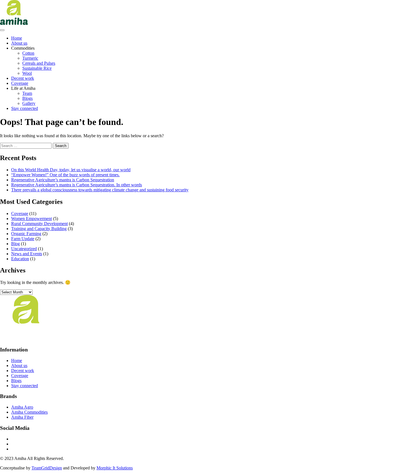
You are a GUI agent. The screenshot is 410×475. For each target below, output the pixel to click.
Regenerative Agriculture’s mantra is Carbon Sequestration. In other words (76, 184)
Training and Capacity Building (39, 228)
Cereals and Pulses (38, 63)
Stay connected (24, 108)
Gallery (28, 103)
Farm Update (22, 238)
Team (27, 93)
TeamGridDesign (47, 468)
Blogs (27, 98)
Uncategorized (24, 248)
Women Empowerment (31, 218)
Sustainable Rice (37, 68)
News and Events (26, 253)
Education (20, 258)
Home (16, 38)
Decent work (22, 78)
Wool (27, 73)
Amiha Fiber (22, 417)
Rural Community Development (39, 223)
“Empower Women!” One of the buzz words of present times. (65, 174)
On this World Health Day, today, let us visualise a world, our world (71, 169)
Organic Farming (26, 233)
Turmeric (30, 58)
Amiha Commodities (29, 412)
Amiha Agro (22, 407)
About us (19, 43)
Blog (15, 243)
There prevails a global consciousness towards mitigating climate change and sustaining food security (100, 189)
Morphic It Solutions (115, 468)
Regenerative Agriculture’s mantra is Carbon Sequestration (62, 179)
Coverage (19, 83)
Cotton (28, 53)
